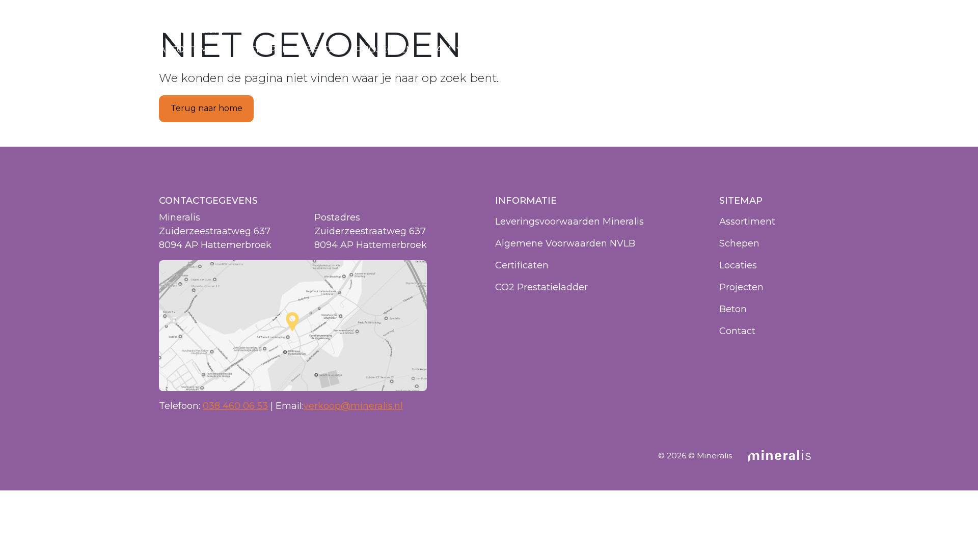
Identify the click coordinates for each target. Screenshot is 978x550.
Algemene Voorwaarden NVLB (565, 243)
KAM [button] (441, 49)
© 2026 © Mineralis (695, 455)
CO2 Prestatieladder (541, 287)
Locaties (734, 49)
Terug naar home (206, 108)
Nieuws (497, 49)
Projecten (384, 49)
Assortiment (193, 49)
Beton (322, 49)
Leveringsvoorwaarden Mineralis (569, 221)
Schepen (266, 49)
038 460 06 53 (235, 405)
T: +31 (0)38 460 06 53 (777, 28)
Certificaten (522, 265)
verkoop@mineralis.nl (353, 405)
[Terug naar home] (191, 28)
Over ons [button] (559, 49)
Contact (796, 49)
